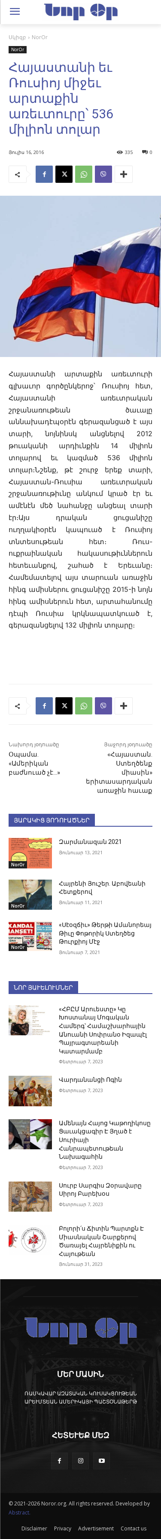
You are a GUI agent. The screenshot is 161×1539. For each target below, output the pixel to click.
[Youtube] (101, 1461)
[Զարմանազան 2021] (30, 853)
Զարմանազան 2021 (90, 841)
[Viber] (103, 174)
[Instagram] (80, 1461)
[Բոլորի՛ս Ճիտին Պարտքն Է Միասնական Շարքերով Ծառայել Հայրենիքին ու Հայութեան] (30, 1240)
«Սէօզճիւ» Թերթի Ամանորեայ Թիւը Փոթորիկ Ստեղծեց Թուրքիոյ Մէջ (105, 933)
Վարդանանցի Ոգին (90, 1079)
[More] (124, 174)
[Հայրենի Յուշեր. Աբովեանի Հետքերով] (30, 895)
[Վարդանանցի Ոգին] (30, 1091)
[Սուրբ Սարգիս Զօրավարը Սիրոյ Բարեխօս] (30, 1197)
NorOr (40, 37)
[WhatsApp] (83, 174)
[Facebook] (44, 174)
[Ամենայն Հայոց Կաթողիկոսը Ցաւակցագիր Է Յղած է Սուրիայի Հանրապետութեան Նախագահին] (30, 1134)
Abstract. (19, 1512)
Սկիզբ (17, 37)
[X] (64, 174)
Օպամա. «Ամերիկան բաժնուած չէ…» (34, 763)
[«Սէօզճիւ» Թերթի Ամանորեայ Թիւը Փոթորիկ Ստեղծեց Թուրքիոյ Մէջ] (30, 936)
